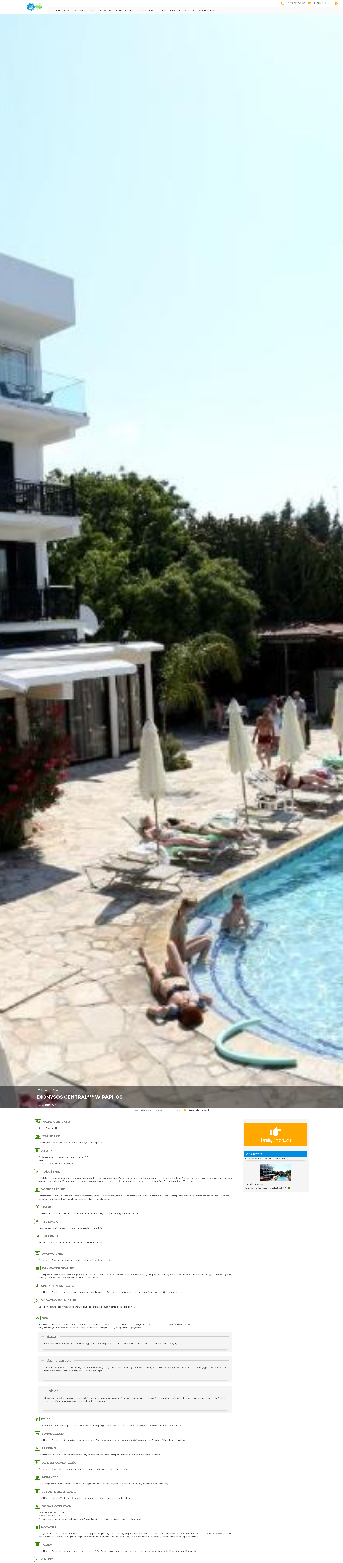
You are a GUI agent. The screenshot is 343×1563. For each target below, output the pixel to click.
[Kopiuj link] (289, 1188)
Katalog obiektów (206, 10)
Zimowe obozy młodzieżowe (182, 10)
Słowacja (93, 10)
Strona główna (141, 1110)
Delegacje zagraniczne (124, 10)
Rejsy (151, 10)
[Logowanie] (336, 3)
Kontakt (57, 10)
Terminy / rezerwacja (275, 1140)
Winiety (82, 10)
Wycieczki (161, 10)
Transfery (141, 10)
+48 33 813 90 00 (295, 3)
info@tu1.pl (319, 3)
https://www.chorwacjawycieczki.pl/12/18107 (265, 1188)
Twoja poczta (70, 10)
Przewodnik (105, 10)
